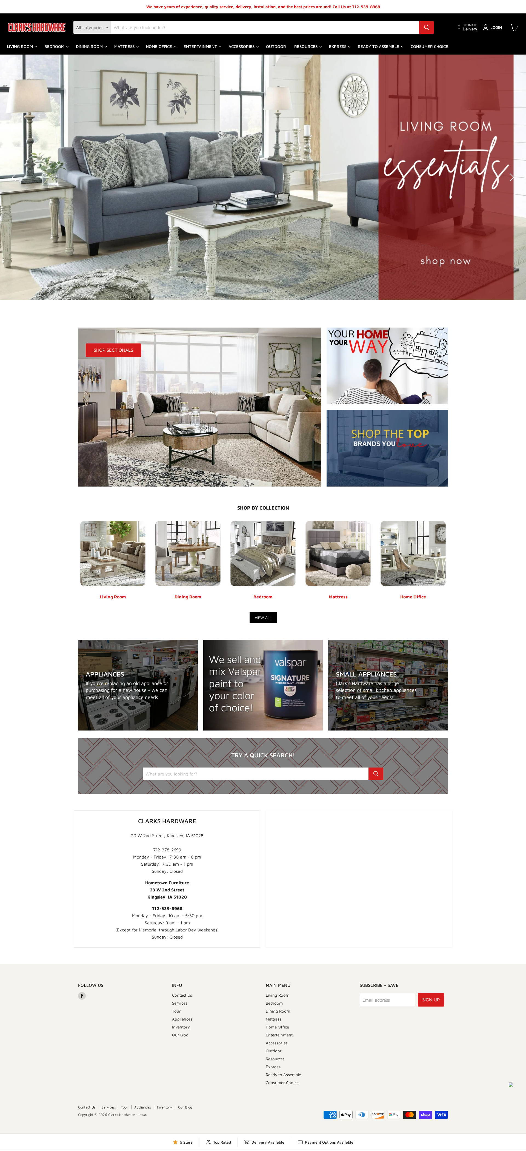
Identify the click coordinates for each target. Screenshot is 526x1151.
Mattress (125, 46)
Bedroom (54, 46)
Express (338, 46)
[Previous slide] (15, 177)
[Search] (426, 27)
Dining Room (90, 46)
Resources (306, 46)
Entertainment (201, 46)
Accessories (242, 46)
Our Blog (180, 1035)
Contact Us (182, 995)
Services (179, 1003)
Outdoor (276, 46)
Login (496, 27)
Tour (176, 1011)
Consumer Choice (429, 46)
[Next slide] (510, 177)
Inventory (181, 1027)
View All (263, 617)
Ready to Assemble (379, 46)
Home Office (159, 46)
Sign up (431, 999)
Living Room (20, 46)
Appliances (182, 1019)
